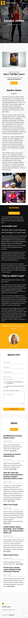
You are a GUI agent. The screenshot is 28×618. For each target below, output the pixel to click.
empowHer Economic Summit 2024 (12, 455)
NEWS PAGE (14, 429)
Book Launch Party (10, 555)
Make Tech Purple (10, 505)
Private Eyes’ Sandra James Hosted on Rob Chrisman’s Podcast (12, 569)
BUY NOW (14, 83)
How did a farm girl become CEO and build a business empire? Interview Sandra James (13, 475)
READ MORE (13, 450)
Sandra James (10, 2)
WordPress (11, 615)
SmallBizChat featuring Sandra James (12, 437)
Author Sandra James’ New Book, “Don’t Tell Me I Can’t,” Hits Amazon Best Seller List (13, 530)
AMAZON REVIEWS (14, 213)
